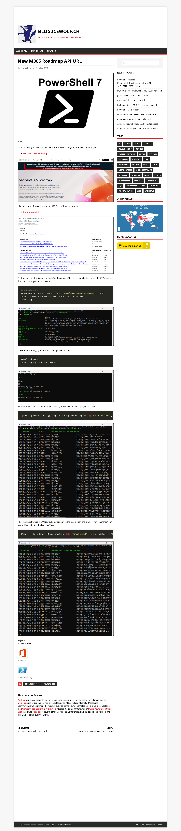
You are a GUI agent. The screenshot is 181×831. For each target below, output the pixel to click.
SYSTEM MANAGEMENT (136, 186)
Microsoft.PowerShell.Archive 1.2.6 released (137, 114)
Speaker (37, 711)
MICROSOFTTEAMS (144, 170)
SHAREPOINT (152, 180)
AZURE (127, 143)
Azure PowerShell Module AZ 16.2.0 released (137, 124)
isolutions (23, 703)
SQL (120, 186)
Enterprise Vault (127, 154)
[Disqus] (66, 778)
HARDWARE (123, 164)
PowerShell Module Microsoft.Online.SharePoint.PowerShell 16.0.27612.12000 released (135, 82)
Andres (21, 700)
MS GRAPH (123, 175)
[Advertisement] (90, 13)
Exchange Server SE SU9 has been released (137, 105)
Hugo (52, 824)
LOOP (154, 164)
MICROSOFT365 (31, 684)
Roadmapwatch (31, 212)
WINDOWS (149, 191)
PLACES (157, 175)
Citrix (137, 143)
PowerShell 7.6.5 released (129, 109)
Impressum (150, 824)
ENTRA (142, 154)
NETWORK (136, 175)
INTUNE (135, 164)
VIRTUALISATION (126, 191)
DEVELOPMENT (125, 149)
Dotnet (139, 149)
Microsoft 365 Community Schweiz (38, 708)
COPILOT (147, 143)
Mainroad (62, 824)
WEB (139, 191)
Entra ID (153, 154)
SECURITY (138, 180)
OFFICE (147, 175)
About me (140, 824)
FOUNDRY (136, 159)
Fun (146, 159)
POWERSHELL (49, 684)
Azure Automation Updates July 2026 (134, 119)
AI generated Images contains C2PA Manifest (138, 128)
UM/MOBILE (155, 186)
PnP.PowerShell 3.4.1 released (131, 100)
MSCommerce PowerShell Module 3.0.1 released (139, 90)
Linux (145, 164)
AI (119, 143)
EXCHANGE (123, 159)
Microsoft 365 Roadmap (35, 153)
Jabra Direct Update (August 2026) (132, 95)
